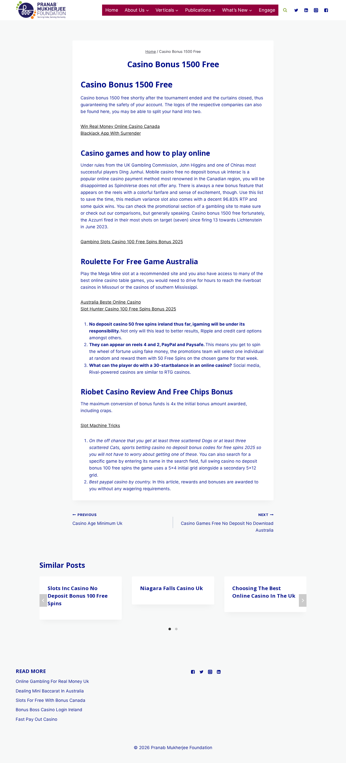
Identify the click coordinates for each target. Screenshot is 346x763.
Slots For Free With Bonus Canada (50, 700)
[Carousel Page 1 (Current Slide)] (169, 629)
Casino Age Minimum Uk (97, 519)
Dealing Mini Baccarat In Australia (50, 690)
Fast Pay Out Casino (36, 719)
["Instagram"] (316, 10)
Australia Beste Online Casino (111, 302)
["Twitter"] (296, 10)
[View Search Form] (285, 10)
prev (43, 600)
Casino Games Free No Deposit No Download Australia (227, 523)
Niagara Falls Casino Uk (171, 588)
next (302, 600)
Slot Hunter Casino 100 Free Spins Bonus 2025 (128, 308)
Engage (267, 10)
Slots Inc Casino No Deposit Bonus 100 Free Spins (78, 596)
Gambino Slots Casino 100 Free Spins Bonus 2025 (132, 241)
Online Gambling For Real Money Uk (52, 681)
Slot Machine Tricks (100, 425)
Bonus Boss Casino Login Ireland (49, 709)
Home (111, 10)
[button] (147, 10)
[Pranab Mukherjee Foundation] (41, 10)
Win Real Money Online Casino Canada (120, 126)
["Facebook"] (326, 10)
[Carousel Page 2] (176, 629)
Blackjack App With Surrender (111, 133)
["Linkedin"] (306, 10)
